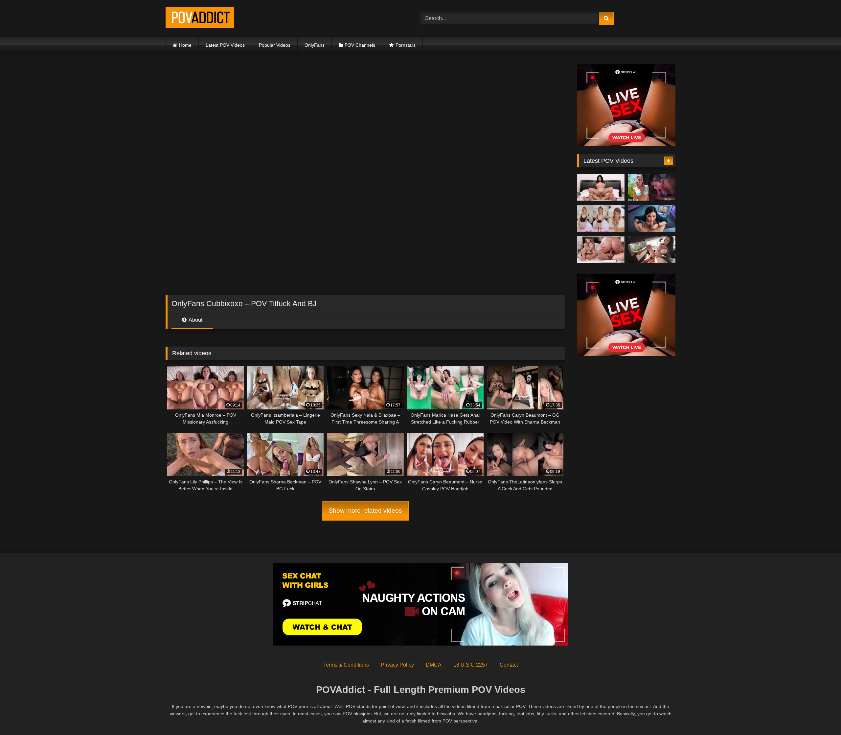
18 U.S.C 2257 (470, 665)
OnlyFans (315, 45)
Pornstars (406, 45)
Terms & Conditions (346, 665)
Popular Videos (274, 45)
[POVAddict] (200, 18)
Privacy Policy (397, 665)
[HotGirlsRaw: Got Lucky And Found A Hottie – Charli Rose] (651, 187)
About (195, 320)
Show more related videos (365, 510)
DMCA (434, 665)
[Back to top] (820, 715)
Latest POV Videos (225, 45)
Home (185, 45)
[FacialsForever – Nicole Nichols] (601, 218)
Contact (509, 665)
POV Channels (360, 45)
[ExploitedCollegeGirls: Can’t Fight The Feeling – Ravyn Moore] (601, 187)
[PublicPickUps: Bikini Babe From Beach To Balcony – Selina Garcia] (651, 249)
